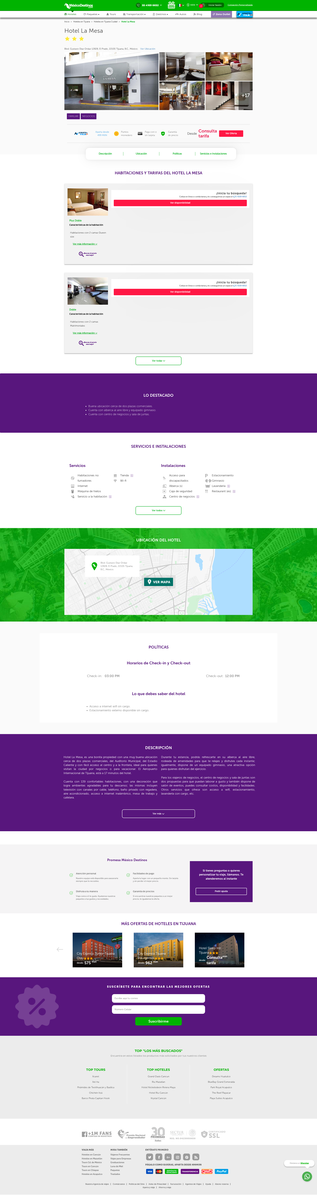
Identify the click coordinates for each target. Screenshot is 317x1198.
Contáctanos (119, 1184)
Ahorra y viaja (165, 1187)
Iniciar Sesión (215, 5)
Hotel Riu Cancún (158, 1092)
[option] (97, 952)
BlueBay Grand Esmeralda (221, 1082)
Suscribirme (158, 1021)
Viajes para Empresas (120, 1158)
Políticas (177, 153)
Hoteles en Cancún (91, 1154)
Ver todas (157, 360)
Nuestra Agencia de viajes (97, 1184)
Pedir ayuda (221, 891)
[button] (138, 14)
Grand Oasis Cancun (158, 1076)
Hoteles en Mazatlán (92, 1158)
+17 (245, 95)
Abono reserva (222, 1184)
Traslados (115, 1174)
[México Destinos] (80, 5)
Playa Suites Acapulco (221, 1098)
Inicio (66, 21)
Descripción (105, 153)
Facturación (175, 1184)
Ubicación (141, 153)
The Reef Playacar (221, 1092)
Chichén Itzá (95, 1092)
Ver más (157, 813)
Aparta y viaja (149, 1187)
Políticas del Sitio (137, 1184)
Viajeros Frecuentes (120, 1154)
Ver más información (84, 244)
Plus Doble (75, 220)
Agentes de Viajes (193, 1184)
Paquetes (115, 1170)
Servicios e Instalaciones (213, 153)
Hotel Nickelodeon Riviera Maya (158, 1087)
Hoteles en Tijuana (81, 21)
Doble (72, 309)
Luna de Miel (116, 1166)
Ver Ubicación (147, 48)
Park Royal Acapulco (221, 1087)
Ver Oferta (231, 133)
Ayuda (208, 1184)
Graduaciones (117, 1162)
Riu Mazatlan (158, 1082)
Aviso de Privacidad (157, 1184)
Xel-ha (95, 1082)
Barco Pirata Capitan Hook (96, 1098)
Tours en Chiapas (90, 1170)
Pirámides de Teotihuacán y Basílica (95, 1087)
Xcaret (95, 1076)
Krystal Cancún (158, 1098)
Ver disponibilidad (180, 202)
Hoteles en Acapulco (92, 1174)
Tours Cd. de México (92, 1162)
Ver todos (157, 510)
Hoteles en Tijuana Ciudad (105, 21)
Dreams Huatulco (221, 1076)
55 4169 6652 (240, 196)
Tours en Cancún (90, 1166)
